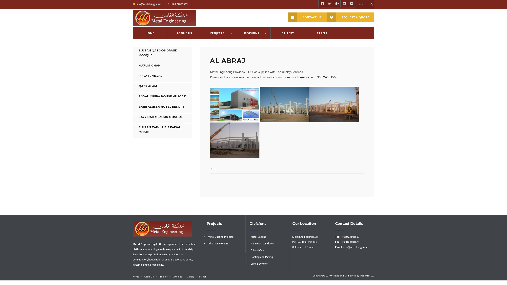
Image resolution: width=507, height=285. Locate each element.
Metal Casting (258, 236)
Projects (217, 33)
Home (150, 33)
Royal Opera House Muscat (162, 96)
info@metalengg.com (356, 247)
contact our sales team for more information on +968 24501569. (294, 77)
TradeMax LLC (367, 276)
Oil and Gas (257, 250)
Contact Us (312, 17)
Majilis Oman (149, 65)
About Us (184, 33)
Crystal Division (259, 263)
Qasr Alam (148, 86)
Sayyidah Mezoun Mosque (161, 117)
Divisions (251, 33)
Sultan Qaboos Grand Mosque (158, 53)
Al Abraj (228, 61)
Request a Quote (355, 17)
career (322, 33)
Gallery (287, 33)
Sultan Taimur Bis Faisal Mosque (160, 129)
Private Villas (151, 76)
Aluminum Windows (262, 243)
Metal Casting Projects (220, 236)
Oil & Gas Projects (218, 243)
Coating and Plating (262, 257)
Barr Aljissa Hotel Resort (162, 106)
